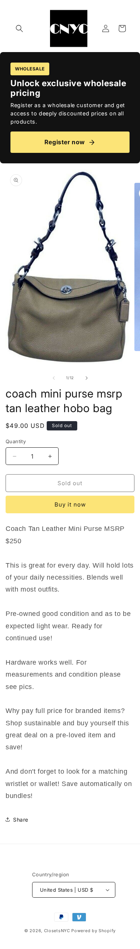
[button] (19, 28)
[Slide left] (54, 378)
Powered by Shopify (93, 930)
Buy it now (70, 504)
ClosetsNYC (57, 930)
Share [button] (20, 819)
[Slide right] (86, 378)
